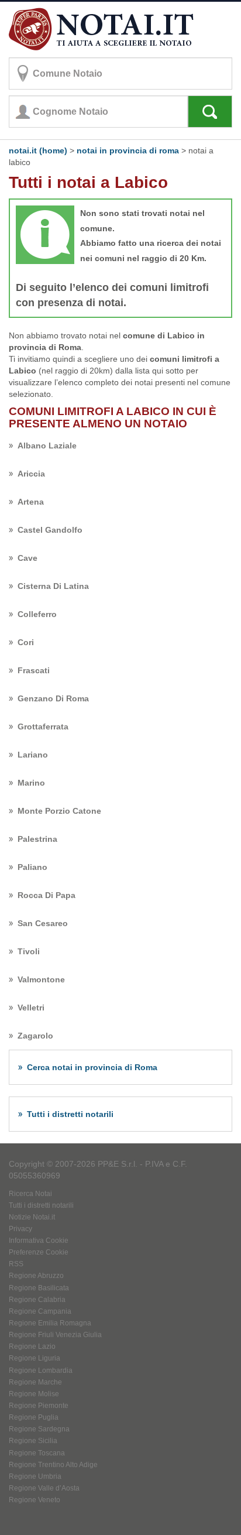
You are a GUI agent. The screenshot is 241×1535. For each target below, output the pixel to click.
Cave (27, 558)
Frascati (34, 670)
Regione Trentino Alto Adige (53, 1465)
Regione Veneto (34, 1500)
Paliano (32, 867)
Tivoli (29, 951)
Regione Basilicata (39, 1288)
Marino (31, 782)
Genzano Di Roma (53, 698)
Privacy (20, 1229)
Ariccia (31, 473)
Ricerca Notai (30, 1194)
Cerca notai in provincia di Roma (92, 1067)
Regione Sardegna (39, 1429)
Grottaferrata (43, 726)
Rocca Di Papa (46, 895)
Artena (31, 501)
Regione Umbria (35, 1476)
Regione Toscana (37, 1453)
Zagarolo (35, 1035)
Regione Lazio (32, 1346)
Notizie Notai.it (32, 1217)
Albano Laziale (47, 445)
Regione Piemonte (38, 1406)
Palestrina (37, 839)
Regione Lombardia (41, 1370)
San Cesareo (43, 923)
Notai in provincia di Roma (128, 150)
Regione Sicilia (33, 1441)
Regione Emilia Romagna (50, 1323)
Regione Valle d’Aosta (44, 1488)
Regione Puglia (33, 1417)
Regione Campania (40, 1311)
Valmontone (41, 979)
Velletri (31, 1007)
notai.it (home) (38, 150)
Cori (26, 642)
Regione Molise (34, 1394)
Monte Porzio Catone (59, 811)
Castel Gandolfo (50, 529)
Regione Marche (35, 1382)
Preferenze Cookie (38, 1252)
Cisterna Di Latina (53, 586)
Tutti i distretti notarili (70, 1114)
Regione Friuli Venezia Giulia (55, 1335)
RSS (16, 1264)
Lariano (33, 754)
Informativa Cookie (38, 1240)
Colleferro (37, 614)
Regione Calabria (37, 1300)
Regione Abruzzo (36, 1276)
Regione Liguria (34, 1358)
